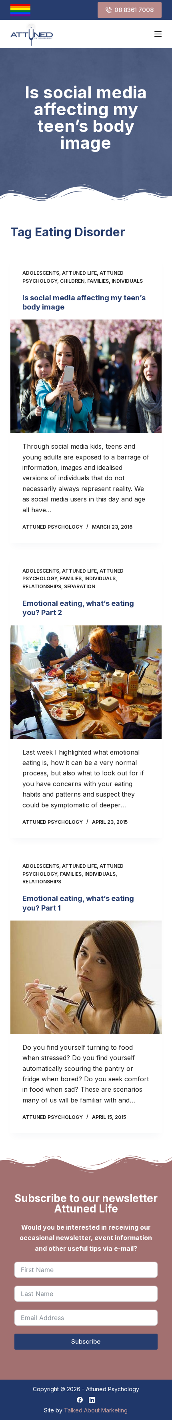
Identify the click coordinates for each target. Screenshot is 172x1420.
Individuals (127, 281)
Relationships (41, 586)
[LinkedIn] (92, 1400)
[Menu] (158, 34)
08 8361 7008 (134, 10)
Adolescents (40, 273)
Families (98, 281)
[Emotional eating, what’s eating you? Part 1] (86, 977)
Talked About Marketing (96, 1410)
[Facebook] (80, 1400)
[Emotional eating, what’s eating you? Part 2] (86, 682)
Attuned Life (79, 273)
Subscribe (85, 1341)
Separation (79, 586)
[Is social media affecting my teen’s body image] (86, 376)
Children (72, 281)
